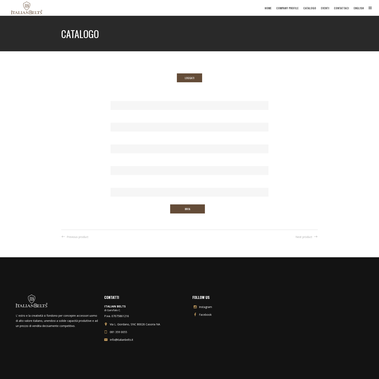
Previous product (77, 237)
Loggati (189, 78)
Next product (304, 237)
